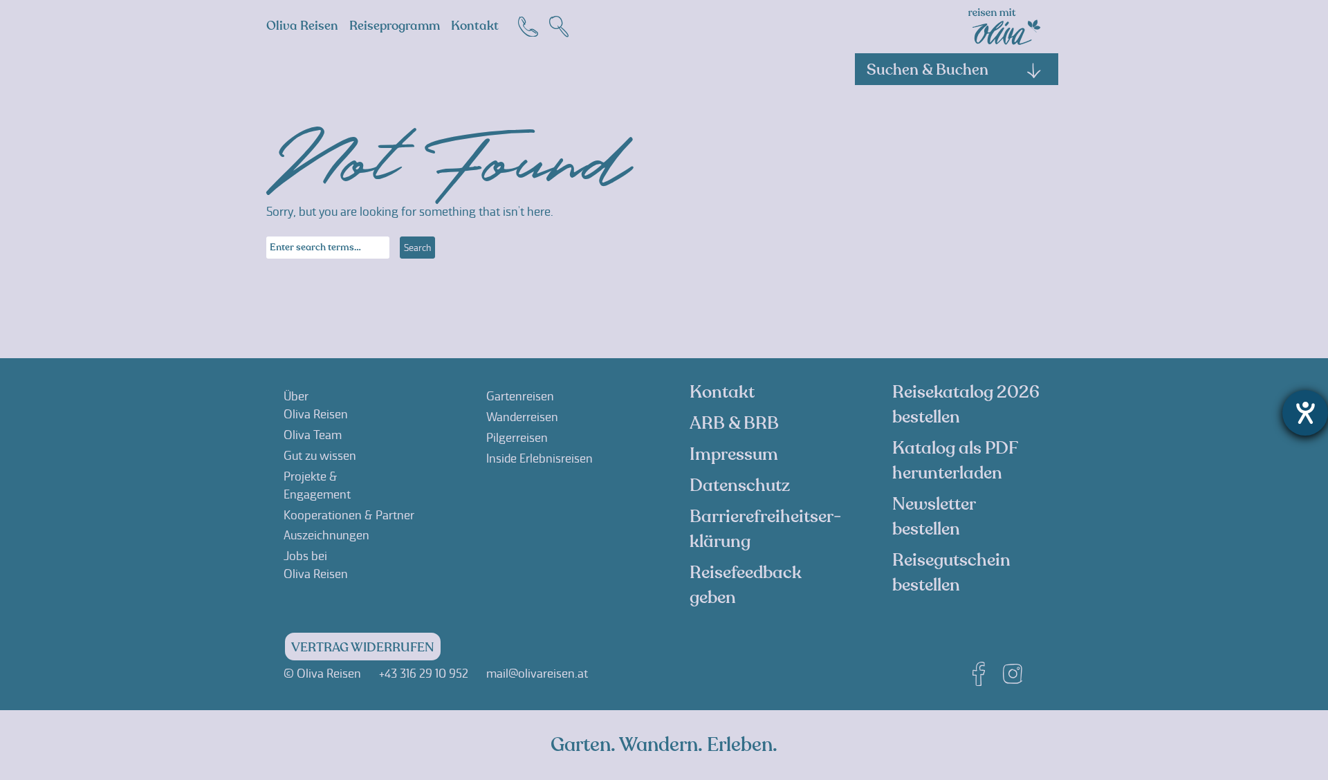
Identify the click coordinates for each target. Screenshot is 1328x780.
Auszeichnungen (326, 535)
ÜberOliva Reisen (316, 405)
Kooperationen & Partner (349, 515)
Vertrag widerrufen (362, 648)
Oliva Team (313, 435)
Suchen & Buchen (927, 70)
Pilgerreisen (517, 437)
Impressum (734, 454)
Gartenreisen (520, 396)
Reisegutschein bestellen (951, 572)
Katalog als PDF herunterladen (954, 460)
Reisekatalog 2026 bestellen (966, 404)
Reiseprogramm (394, 26)
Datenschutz (740, 485)
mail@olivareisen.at (537, 673)
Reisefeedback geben (746, 585)
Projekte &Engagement (317, 485)
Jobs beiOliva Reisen (316, 565)
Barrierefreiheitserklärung (765, 528)
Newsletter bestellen (933, 516)
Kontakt (475, 26)
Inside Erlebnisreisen (539, 458)
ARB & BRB (734, 423)
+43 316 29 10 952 (423, 673)
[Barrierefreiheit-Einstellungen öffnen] (1305, 413)
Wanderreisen (522, 417)
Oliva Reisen (302, 26)
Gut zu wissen (320, 455)
